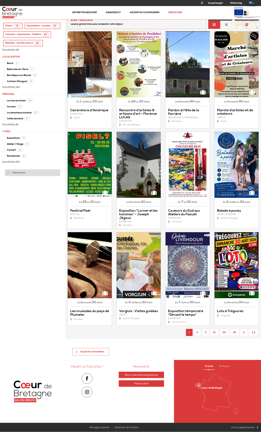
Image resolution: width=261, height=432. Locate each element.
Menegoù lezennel (99, 427)
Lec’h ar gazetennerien (243, 427)
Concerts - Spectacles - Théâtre (26, 34)
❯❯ (254, 332)
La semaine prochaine (22, 112)
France (209, 366)
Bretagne (224, 366)
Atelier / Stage (17, 144)
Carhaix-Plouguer (19, 81)
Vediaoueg (236, 2)
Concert (14, 149)
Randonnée (16, 155)
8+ (214, 332)
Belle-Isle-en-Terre (19, 69)
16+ (224, 332)
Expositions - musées (41, 25)
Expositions (16, 137)
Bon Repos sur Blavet (21, 75)
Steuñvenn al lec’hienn (126, 427)
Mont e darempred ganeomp (141, 375)
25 (234, 332)
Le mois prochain (19, 100)
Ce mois (14, 106)
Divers (11, 25)
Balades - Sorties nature (22, 42)
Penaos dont (141, 383)
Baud (12, 63)
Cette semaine (17, 118)
